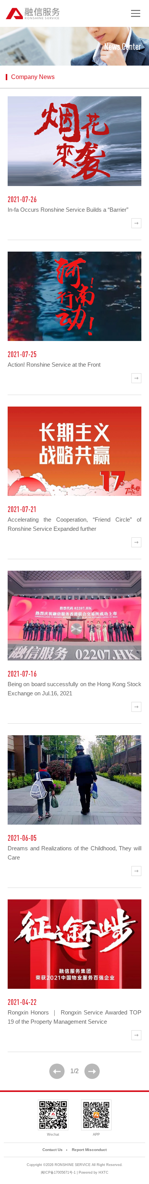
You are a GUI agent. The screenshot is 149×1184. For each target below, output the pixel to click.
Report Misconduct (89, 1150)
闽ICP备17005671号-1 (58, 1172)
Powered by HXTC (94, 1172)
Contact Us (52, 1150)
